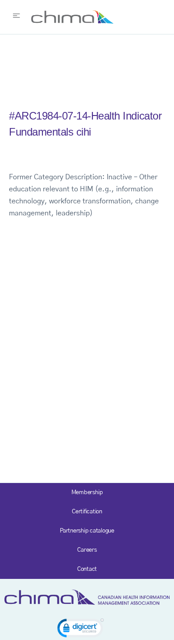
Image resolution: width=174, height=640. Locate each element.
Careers (86, 550)
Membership (87, 492)
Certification (87, 512)
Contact (87, 569)
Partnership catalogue (87, 531)
